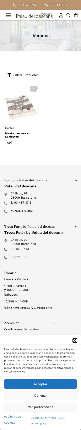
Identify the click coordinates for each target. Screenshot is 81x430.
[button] (75, 340)
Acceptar (40, 384)
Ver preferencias (40, 407)
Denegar (40, 395)
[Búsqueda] (68, 15)
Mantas (9, 128)
